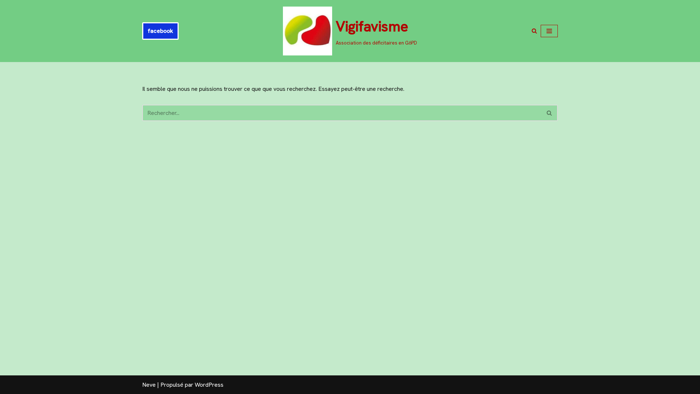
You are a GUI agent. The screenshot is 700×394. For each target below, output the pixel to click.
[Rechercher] (534, 31)
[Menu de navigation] (549, 31)
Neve (149, 385)
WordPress (209, 385)
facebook (160, 31)
